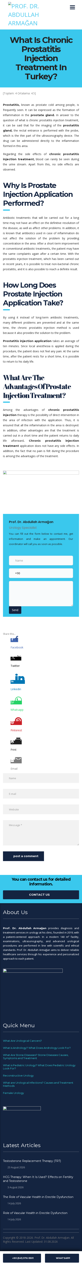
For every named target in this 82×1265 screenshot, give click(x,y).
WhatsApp (63, 1258)
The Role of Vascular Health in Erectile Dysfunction (38, 1197)
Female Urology (13, 1092)
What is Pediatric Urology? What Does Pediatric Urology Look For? (39, 1067)
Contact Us (39, 894)
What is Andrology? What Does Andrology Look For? (37, 1047)
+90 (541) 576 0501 (23, 1258)
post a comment (25, 856)
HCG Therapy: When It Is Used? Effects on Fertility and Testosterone (38, 1179)
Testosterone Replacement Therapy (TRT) (32, 1161)
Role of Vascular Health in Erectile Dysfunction (35, 1213)
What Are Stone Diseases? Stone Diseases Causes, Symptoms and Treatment (35, 1056)
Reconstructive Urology (18, 1075)
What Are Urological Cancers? (22, 1040)
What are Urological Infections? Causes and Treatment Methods (38, 1084)
